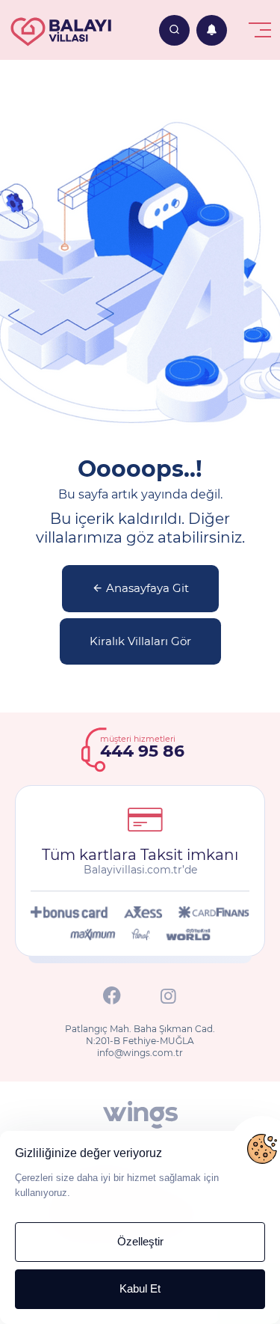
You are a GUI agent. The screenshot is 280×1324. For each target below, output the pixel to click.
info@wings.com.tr (140, 1052)
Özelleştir (140, 1241)
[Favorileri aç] (174, 30)
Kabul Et (140, 1288)
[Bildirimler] (211, 30)
